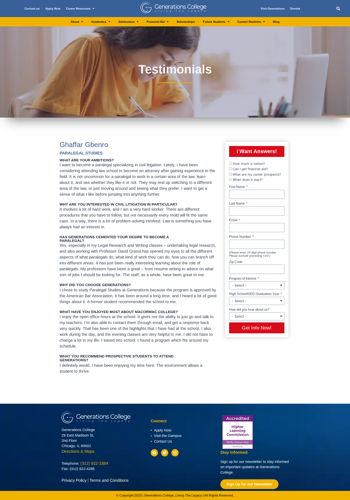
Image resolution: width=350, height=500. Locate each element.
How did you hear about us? (249, 309)
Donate (295, 8)
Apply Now (52, 8)
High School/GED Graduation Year (254, 294)
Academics (98, 21)
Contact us (32, 8)
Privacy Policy (74, 480)
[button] (338, 8)
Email (233, 220)
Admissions (126, 21)
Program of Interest (243, 278)
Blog (276, 21)
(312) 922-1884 (94, 463)
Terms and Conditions (109, 480)
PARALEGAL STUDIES (81, 153)
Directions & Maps (78, 451)
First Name (237, 187)
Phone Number (240, 236)
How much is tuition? (249, 164)
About (75, 21)
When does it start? (248, 180)
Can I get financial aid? (250, 169)
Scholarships (186, 21)
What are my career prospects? (257, 174)
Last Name (237, 203)
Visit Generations (273, 8)
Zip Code (235, 262)
